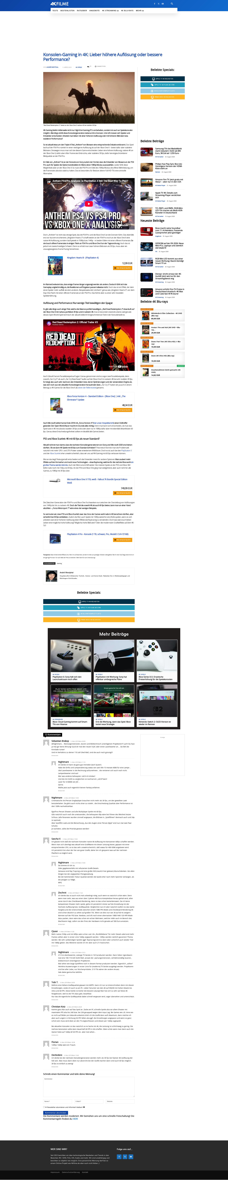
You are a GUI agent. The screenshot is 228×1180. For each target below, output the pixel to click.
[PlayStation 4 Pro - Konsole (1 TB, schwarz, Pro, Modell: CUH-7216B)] (55, 539)
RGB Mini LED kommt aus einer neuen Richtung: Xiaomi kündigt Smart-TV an (169, 261)
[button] (172, 3)
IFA (156, 251)
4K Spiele (79, 67)
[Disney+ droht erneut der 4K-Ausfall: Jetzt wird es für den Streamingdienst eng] (146, 277)
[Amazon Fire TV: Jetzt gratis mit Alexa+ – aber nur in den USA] (146, 182)
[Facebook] (154, 3)
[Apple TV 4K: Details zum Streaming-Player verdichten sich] (146, 196)
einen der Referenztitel (87, 388)
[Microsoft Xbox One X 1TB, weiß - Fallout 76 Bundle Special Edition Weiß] (55, 480)
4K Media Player (160, 185)
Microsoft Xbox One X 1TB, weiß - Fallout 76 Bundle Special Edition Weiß (97, 481)
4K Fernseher (159, 156)
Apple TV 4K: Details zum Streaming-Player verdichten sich (168, 195)
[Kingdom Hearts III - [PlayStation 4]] (55, 265)
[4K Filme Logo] (63, 3)
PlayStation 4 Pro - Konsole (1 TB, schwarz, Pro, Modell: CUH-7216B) (97, 534)
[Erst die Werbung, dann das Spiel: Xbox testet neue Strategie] (114, 701)
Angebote (158, 236)
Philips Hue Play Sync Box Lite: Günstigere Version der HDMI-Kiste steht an (168, 166)
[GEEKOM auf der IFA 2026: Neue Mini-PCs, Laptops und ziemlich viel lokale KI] (146, 246)
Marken (157, 172)
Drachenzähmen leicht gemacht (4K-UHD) (166, 371)
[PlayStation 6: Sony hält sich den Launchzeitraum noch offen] (71, 656)
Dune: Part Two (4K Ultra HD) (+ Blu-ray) (166, 342)
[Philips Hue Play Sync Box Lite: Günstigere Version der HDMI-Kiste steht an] (146, 167)
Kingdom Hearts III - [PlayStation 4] (82, 258)
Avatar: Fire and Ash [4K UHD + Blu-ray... (165, 328)
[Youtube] (162, 3)
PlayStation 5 (126, 451)
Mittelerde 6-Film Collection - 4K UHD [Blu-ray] (166, 314)
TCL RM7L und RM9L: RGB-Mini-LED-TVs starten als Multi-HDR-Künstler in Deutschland (169, 210)
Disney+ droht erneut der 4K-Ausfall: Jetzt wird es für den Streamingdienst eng (168, 276)
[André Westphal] (51, 576)
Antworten (55, 755)
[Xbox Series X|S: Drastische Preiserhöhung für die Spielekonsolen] (157, 656)
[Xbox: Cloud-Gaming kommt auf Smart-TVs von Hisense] (71, 701)
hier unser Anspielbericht (103, 423)
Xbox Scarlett (55, 453)
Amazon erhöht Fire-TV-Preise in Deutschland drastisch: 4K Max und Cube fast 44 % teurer (169, 291)
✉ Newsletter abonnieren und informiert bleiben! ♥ (65, 1107)
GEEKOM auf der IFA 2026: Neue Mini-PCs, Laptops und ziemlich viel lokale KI (169, 245)
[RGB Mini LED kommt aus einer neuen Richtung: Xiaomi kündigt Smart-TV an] (146, 262)
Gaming (59, 563)
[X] (158, 3)
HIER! (75, 1119)
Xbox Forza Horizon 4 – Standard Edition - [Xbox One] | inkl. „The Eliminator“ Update (96, 398)
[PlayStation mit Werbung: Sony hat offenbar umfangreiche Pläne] (114, 656)
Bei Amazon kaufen (124, 268)
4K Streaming (159, 282)
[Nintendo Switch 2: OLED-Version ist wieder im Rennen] (157, 701)
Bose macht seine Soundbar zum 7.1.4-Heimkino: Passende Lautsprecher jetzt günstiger (169, 230)
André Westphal (52, 67)
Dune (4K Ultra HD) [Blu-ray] (162, 356)
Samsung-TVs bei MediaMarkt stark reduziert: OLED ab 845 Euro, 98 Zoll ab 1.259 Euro (168, 151)
